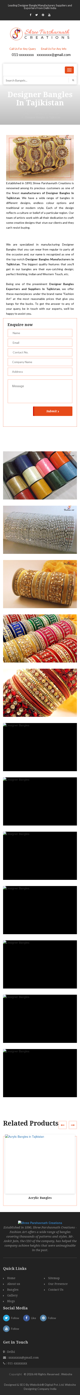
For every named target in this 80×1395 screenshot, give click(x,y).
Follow (15, 1318)
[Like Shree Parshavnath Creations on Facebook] (30, 14)
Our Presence (58, 1284)
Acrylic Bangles (40, 1197)
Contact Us (55, 1289)
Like (33, 1318)
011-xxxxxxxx (23, 54)
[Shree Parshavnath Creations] (40, 33)
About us (13, 1284)
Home (25, 113)
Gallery (12, 1295)
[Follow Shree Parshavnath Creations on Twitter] (36, 14)
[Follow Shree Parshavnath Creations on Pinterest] (43, 14)
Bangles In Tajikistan (47, 113)
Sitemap (54, 1278)
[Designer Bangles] (41, 479)
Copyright (15, 1374)
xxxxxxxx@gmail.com (54, 54)
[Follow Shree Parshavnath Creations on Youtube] (49, 14)
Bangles (12, 1289)
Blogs (11, 1301)
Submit (51, 411)
